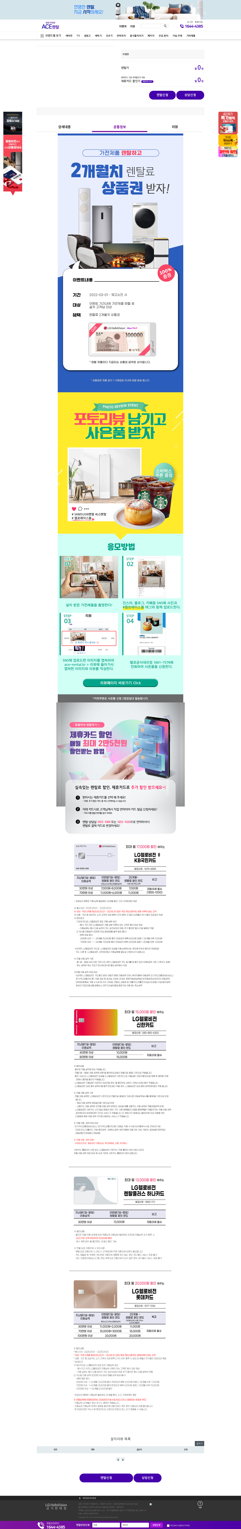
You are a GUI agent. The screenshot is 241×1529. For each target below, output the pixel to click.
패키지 (151, 36)
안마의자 (121, 36)
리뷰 (132, 26)
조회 (185, 1450)
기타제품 (191, 36)
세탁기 (98, 36)
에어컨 (69, 36)
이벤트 (123, 26)
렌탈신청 (162, 94)
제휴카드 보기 (147, 81)
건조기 (109, 36)
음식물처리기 (137, 36)
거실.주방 (177, 36)
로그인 (190, 22)
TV (78, 36)
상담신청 (190, 94)
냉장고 (87, 36)
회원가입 (199, 22)
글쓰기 (199, 1443)
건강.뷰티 (163, 36)
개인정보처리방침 (89, 1498)
